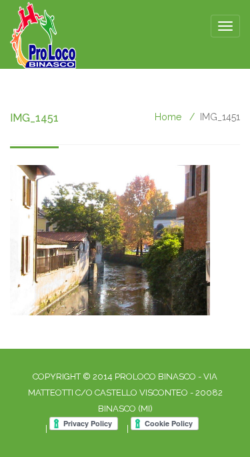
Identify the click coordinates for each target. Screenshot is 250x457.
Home (168, 117)
